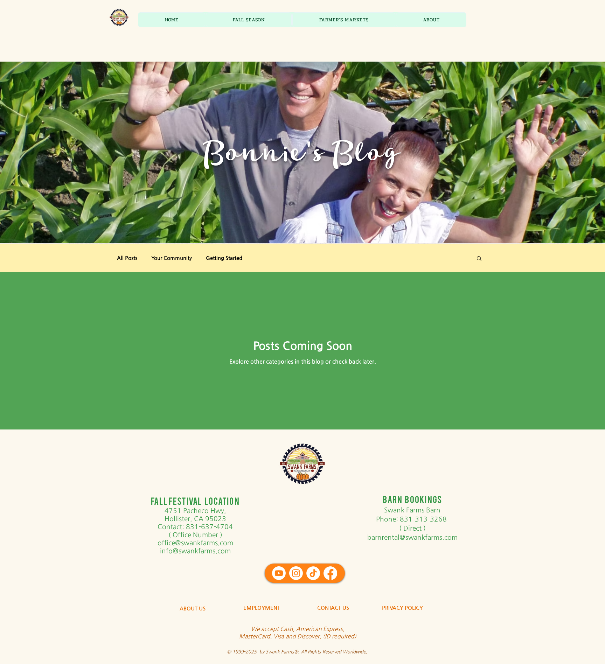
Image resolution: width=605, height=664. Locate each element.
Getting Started (224, 258)
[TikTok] (313, 573)
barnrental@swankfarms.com (412, 537)
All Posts (127, 258)
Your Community (171, 258)
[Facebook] (330, 573)
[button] (249, 19)
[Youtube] (279, 573)
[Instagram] (296, 573)
